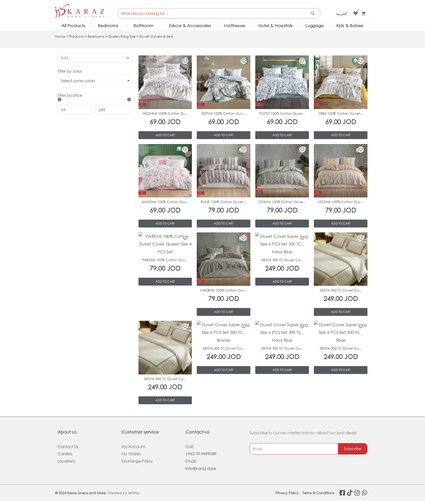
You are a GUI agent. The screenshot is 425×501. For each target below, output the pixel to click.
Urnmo (133, 492)
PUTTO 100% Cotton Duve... (282, 113)
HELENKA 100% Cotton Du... (165, 113)
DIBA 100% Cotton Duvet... (341, 113)
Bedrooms (96, 36)
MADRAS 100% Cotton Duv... (223, 290)
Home (60, 36)
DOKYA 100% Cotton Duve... (282, 201)
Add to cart (165, 135)
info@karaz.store (200, 468)
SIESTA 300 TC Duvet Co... (282, 260)
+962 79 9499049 (200, 453)
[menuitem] (342, 13)
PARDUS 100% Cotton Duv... (165, 260)
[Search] (312, 13)
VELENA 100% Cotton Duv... (341, 201)
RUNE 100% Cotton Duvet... (223, 201)
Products (76, 36)
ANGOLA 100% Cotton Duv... (165, 201)
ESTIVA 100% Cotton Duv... (223, 113)
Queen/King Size (122, 36)
